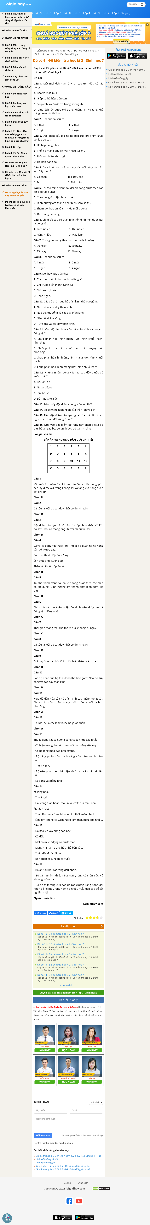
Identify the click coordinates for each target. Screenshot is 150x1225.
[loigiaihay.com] (17, 5)
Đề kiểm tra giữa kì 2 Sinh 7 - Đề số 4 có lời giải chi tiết (62, 1169)
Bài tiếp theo (68, 926)
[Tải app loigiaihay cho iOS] (137, 56)
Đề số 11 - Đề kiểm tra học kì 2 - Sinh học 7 (60, 944)
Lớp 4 (86, 13)
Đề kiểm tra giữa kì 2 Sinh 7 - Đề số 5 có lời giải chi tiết (62, 1165)
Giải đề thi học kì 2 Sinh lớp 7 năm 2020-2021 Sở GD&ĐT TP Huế (68, 1155)
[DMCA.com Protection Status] (101, 1189)
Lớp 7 (57, 13)
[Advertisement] (128, 110)
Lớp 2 (106, 13)
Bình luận (41, 913)
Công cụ (125, 13)
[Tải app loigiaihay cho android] (116, 56)
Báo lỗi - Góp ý (68, 1000)
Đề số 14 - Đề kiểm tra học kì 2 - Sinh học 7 (60, 975)
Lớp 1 (115, 13)
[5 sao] (101, 917)
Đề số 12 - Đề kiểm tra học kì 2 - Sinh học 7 (60, 954)
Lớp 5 (77, 13)
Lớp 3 (96, 13)
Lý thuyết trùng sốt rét (46, 1159)
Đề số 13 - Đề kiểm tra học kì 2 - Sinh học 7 (60, 964)
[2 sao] (90, 917)
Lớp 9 (38, 13)
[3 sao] (94, 917)
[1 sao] (87, 917)
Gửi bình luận (43, 1135)
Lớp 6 (67, 13)
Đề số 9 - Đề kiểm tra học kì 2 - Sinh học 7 (68, 60)
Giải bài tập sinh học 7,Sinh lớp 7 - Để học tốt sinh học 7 (67, 50)
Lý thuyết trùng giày (45, 1162)
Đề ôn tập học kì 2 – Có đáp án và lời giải (56, 54)
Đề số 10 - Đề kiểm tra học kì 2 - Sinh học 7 (60, 933)
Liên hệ (67, 1183)
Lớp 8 (48, 13)
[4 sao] (97, 917)
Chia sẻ (55, 913)
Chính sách (82, 1183)
